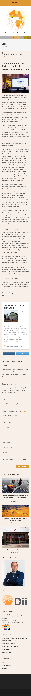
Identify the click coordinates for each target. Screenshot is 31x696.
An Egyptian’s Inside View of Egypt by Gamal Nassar (15, 519)
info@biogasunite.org (13, 293)
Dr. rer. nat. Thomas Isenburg (12, 52)
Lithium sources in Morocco (15, 550)
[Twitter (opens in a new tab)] (13, 3)
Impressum (11, 691)
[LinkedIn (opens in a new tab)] (18, 3)
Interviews (4, 668)
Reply (18, 366)
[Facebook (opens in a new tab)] (15, 3)
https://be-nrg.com (7, 299)
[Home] (2, 46)
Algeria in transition (7, 649)
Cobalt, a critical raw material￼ (10, 646)
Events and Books (6, 665)
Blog (21, 54)
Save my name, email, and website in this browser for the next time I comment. (14, 460)
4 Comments (8, 57)
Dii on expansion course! (8, 643)
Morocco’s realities (7, 652)
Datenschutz (19, 691)
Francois (5, 366)
